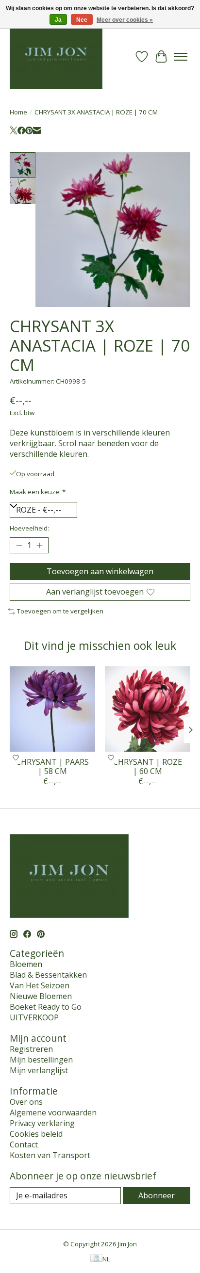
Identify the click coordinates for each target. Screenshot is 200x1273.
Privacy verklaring (42, 1123)
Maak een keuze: (38, 491)
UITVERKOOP (34, 1017)
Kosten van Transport (50, 1155)
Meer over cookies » (125, 19)
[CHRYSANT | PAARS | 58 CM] (52, 709)
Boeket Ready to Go (46, 1006)
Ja (58, 19)
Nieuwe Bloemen (41, 996)
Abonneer (156, 1195)
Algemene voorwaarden (53, 1112)
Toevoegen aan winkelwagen (100, 571)
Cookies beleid (36, 1133)
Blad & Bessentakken (48, 974)
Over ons (26, 1101)
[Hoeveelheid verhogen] (39, 545)
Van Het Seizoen (39, 985)
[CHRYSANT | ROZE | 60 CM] (147, 709)
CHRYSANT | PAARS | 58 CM (52, 766)
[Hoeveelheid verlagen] (19, 545)
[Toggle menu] (180, 56)
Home (18, 112)
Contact (24, 1144)
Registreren (31, 1049)
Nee (81, 19)
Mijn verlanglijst (39, 1070)
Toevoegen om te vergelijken (60, 611)
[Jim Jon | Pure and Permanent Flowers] (56, 56)
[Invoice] (96, 1259)
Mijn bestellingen (41, 1059)
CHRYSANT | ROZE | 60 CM (147, 766)
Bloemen (26, 964)
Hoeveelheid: (29, 528)
